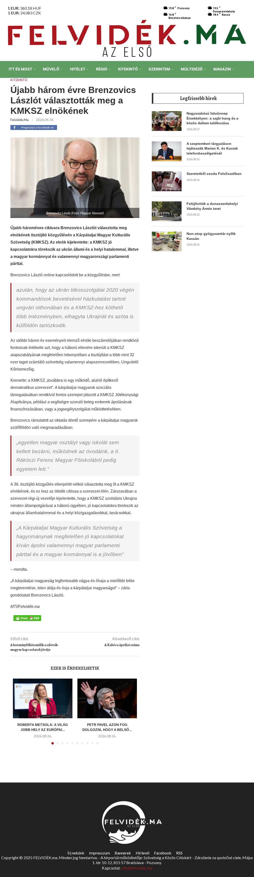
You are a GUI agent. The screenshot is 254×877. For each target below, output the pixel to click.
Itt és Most (20, 69)
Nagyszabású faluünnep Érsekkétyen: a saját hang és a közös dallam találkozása (212, 118)
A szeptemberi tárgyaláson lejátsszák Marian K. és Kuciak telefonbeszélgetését (212, 148)
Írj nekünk (75, 852)
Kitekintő (128, 69)
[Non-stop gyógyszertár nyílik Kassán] (167, 241)
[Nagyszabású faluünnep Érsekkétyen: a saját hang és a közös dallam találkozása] (167, 121)
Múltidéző (192, 69)
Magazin (222, 69)
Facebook (162, 852)
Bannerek (123, 852)
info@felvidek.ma (137, 868)
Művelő (51, 69)
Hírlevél (142, 852)
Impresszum (99, 852)
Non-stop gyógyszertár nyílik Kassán (211, 236)
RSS (179, 852)
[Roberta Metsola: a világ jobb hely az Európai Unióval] (42, 698)
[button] (19, 714)
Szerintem (159, 69)
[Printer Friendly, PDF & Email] (27, 617)
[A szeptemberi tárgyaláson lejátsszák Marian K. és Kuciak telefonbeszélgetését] (167, 151)
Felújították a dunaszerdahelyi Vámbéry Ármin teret (212, 206)
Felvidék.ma (19, 120)
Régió (101, 69)
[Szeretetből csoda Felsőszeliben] (167, 181)
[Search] (246, 103)
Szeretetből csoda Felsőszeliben (214, 174)
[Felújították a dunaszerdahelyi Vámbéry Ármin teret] (167, 211)
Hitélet (77, 69)
